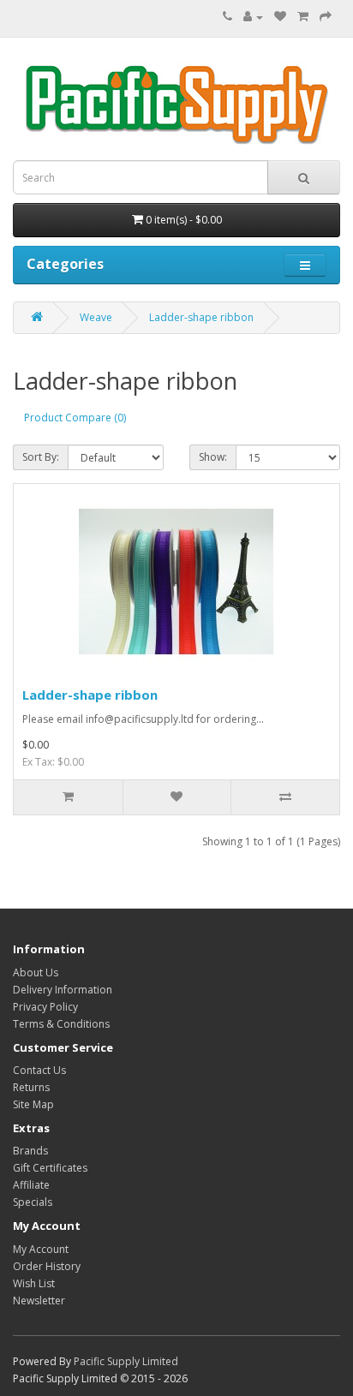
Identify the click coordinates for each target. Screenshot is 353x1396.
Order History (47, 1266)
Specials (32, 1202)
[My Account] (253, 16)
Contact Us (39, 1070)
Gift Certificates (50, 1167)
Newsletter (39, 1300)
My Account (41, 1249)
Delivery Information (62, 989)
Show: (213, 457)
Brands (30, 1150)
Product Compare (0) (75, 417)
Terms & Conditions (61, 1024)
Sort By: (40, 457)
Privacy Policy (45, 1006)
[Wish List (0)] (280, 16)
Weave (96, 317)
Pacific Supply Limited (126, 1361)
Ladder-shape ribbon (201, 317)
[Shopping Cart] (302, 16)
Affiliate (31, 1185)
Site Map (33, 1104)
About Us (35, 972)
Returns (31, 1087)
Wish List (34, 1283)
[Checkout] (326, 16)
